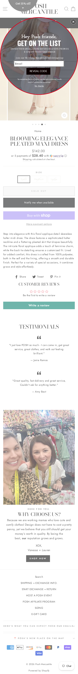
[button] (73, 21)
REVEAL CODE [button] (38, 71)
